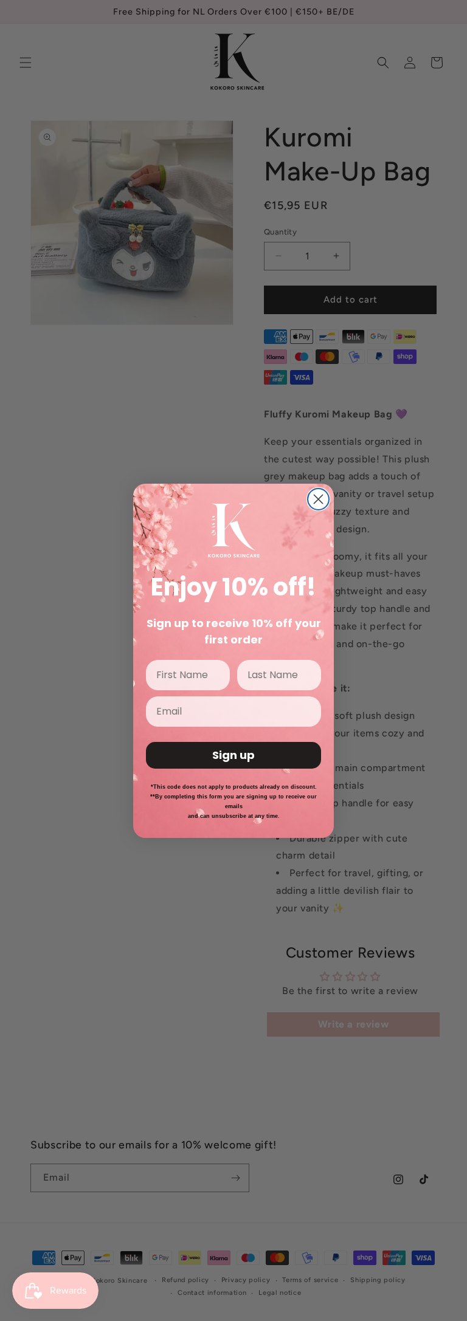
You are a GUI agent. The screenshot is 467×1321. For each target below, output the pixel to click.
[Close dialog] (318, 499)
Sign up (233, 755)
